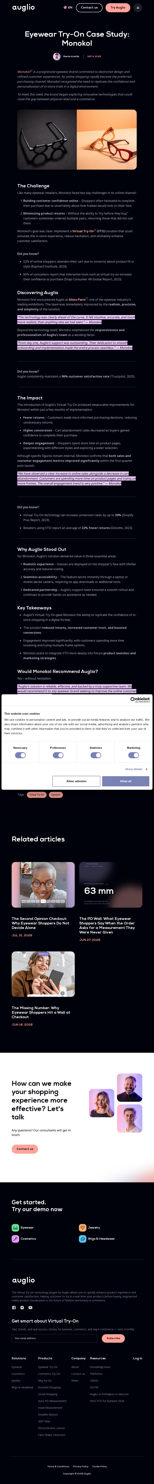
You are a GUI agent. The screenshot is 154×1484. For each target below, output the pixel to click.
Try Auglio (117, 7)
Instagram (22, 1307)
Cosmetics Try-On (49, 1374)
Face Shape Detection (51, 1435)
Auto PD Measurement (52, 1401)
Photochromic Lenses (51, 1428)
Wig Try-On (45, 1380)
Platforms (96, 1374)
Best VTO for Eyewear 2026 (107, 1401)
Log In (137, 1358)
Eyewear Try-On (47, 1367)
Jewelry (94, 1227)
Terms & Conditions (58, 1467)
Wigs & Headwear (101, 1238)
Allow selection (76, 781)
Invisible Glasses (48, 1414)
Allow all (125, 781)
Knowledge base (100, 1367)
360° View (44, 1421)
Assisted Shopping (49, 1387)
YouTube (30, 1307)
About (75, 1367)
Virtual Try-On (83, 231)
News (74, 1380)
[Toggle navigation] (137, 7)
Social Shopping (47, 1394)
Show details (133, 769)
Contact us (89, 7)
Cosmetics (28, 1238)
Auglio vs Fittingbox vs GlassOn (109, 1394)
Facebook (14, 1307)
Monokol (23, 72)
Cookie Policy (99, 1467)
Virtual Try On (36, 794)
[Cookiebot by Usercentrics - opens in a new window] (133, 700)
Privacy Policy (80, 1467)
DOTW (94, 1387)
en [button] (70, 7)
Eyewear (55, 794)
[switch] (58, 755)
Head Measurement (50, 1407)
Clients (94, 1380)
